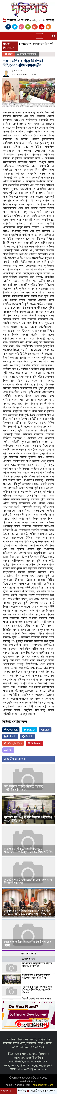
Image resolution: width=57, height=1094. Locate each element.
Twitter (30, 729)
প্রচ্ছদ (10, 54)
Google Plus (15, 743)
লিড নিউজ (31, 54)
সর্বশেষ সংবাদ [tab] (28, 953)
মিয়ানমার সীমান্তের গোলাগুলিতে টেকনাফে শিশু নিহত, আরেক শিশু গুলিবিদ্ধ (28, 850)
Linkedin (11, 736)
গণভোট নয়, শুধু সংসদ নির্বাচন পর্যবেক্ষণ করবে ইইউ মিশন (28, 819)
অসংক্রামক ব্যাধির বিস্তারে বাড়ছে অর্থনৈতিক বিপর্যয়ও (23, 788)
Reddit (29, 736)
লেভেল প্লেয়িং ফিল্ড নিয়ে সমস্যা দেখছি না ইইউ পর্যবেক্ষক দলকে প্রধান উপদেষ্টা (27, 912)
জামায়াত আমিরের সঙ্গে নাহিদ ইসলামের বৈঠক (27, 943)
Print (10, 750)
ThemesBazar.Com (42, 1085)
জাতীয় (23, 54)
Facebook (12, 729)
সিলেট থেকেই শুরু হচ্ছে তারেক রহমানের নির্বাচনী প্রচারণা (28, 881)
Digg (47, 729)
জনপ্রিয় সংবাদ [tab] (28, 959)
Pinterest (35, 743)
